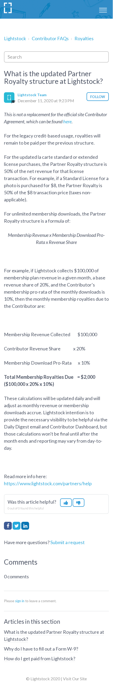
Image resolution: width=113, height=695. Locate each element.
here (67, 121)
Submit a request (67, 542)
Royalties (84, 38)
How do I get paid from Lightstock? (39, 658)
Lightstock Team (32, 95)
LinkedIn (25, 526)
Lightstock (15, 38)
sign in (19, 601)
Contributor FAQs (50, 38)
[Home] (8, 8)
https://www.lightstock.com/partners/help (48, 483)
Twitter (16, 526)
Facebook (8, 526)
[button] (103, 9)
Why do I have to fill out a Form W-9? (41, 649)
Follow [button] (97, 97)
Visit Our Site (75, 678)
